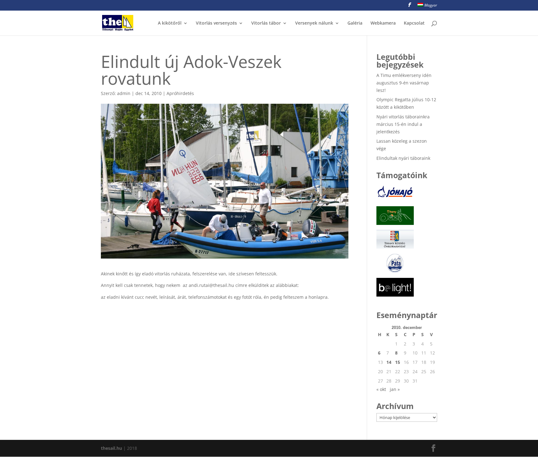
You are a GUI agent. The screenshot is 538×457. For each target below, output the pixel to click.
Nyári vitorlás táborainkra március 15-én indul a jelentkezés (403, 124)
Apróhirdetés (180, 93)
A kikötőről (170, 23)
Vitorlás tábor (266, 23)
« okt (381, 389)
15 (397, 362)
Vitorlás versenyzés (216, 23)
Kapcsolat (414, 23)
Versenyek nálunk (314, 23)
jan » (395, 389)
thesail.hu (111, 448)
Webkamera (383, 23)
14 (388, 362)
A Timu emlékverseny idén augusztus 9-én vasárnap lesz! (404, 82)
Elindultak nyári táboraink (403, 158)
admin (123, 93)
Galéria (354, 23)
